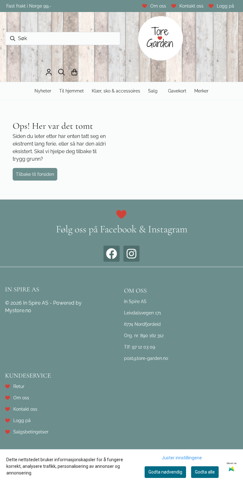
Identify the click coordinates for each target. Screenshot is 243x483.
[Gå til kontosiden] (48, 72)
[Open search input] (61, 72)
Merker (201, 90)
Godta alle (205, 471)
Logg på (225, 6)
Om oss (158, 6)
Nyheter (42, 90)
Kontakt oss (191, 6)
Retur (18, 386)
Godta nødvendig (165, 471)
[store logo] (160, 39)
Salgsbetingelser (30, 431)
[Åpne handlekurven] (74, 72)
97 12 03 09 (143, 346)
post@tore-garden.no (146, 358)
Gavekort (177, 90)
